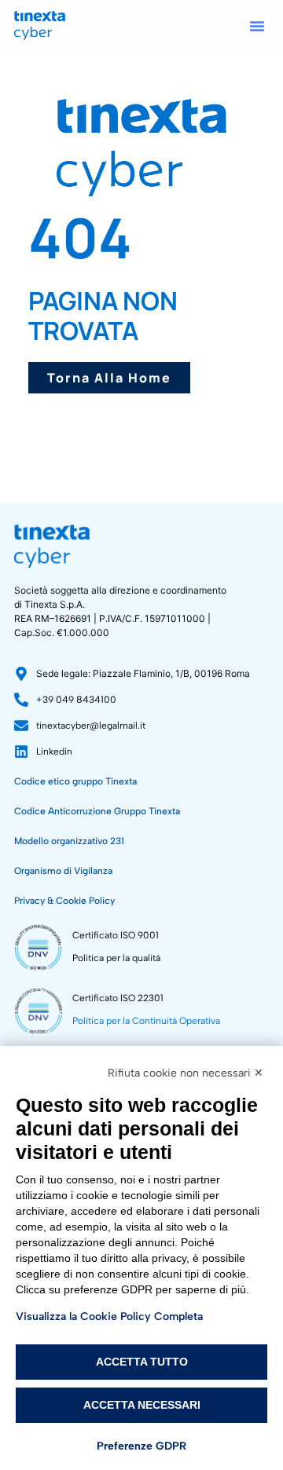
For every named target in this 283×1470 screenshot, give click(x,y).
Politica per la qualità (116, 958)
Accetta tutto (142, 1361)
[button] (257, 26)
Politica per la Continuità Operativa (146, 1020)
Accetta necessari (141, 1405)
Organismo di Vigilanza (63, 870)
